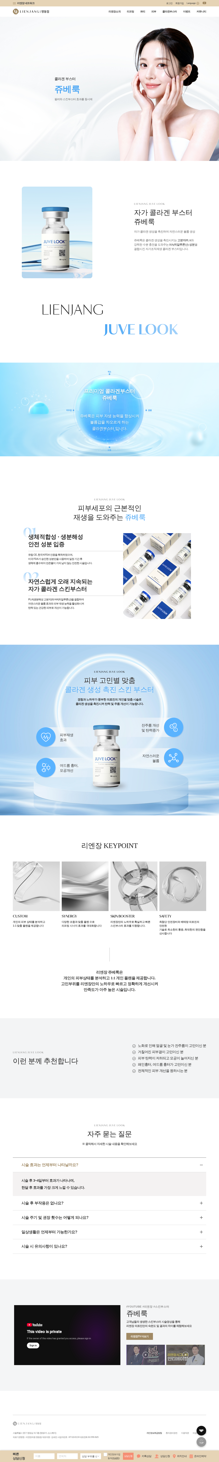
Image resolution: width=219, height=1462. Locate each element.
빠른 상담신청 (19, 1456)
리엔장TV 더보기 (140, 1336)
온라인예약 (200, 1456)
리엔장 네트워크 (25, 3)
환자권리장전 (171, 1433)
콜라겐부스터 (169, 11)
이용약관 (185, 1433)
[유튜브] (204, 3)
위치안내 (182, 1456)
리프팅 (130, 11)
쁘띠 (142, 11)
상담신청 (128, 1456)
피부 (153, 11)
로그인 (169, 3)
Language (191, 3)
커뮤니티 (201, 11)
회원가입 (179, 3)
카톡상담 (146, 1456)
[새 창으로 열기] (145, 1355)
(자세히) (115, 1458)
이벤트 (186, 11)
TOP (201, 1443)
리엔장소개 (115, 11)
